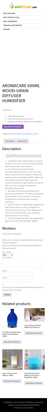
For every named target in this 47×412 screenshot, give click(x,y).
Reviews (6, 29)
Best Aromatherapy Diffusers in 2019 (24, 134)
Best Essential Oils (11, 17)
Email (5, 277)
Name (5, 271)
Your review (7, 257)
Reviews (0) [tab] (22, 141)
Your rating (7, 252)
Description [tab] (10, 141)
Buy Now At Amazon (13, 127)
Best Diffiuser (9, 13)
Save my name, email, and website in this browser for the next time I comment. (22, 288)
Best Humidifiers (10, 21)
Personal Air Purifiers (12, 25)
